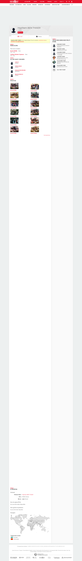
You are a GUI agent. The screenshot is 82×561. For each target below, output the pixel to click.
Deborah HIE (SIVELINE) (20, 70)
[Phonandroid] (67, 557)
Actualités (27, 1)
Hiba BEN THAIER (61, 48)
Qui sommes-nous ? (15, 550)
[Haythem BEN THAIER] (13, 30)
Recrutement (46, 550)
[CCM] (21, 557)
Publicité (30, 550)
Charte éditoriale (26, 550)
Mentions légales (33, 551)
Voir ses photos (47, 135)
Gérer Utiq (68, 550)
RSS (43, 550)
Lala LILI (17, 62)
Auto (55, 1)
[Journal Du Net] (28, 557)
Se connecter (18, 4)
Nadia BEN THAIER (61, 44)
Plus (61, 1)
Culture (42, 1)
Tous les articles (39, 550)
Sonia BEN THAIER (61, 52)
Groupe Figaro (39, 551)
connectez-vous (41, 40)
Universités (40, 4)
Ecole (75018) (13, 51)
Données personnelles (53, 550)
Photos (40, 36)
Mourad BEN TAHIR (61, 60)
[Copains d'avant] (42, 557)
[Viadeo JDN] (49, 557)
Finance (49, 1)
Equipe (21, 550)
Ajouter (20, 32)
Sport (35, 1)
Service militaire (55, 4)
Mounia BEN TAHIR (61, 65)
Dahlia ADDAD (18, 66)
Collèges (29, 4)
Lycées (24, 4)
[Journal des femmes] (13, 557)
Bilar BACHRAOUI (19, 74)
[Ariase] (56, 557)
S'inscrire (12, 4)
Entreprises (47, 4)
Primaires (34, 4)
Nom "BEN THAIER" (61, 69)
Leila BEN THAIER (61, 56)
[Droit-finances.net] (35, 557)
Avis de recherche (66, 4)
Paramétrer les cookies (62, 550)
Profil (21, 36)
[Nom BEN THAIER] (54, 69)
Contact (34, 550)
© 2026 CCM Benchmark (47, 551)
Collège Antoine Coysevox (17, 54)
